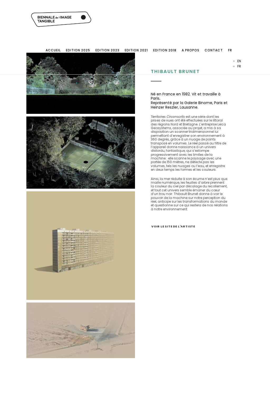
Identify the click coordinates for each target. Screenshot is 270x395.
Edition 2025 (78, 50)
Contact (214, 50)
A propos (190, 50)
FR (230, 50)
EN (239, 61)
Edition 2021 (136, 50)
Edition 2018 (164, 50)
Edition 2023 (107, 50)
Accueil (53, 50)
